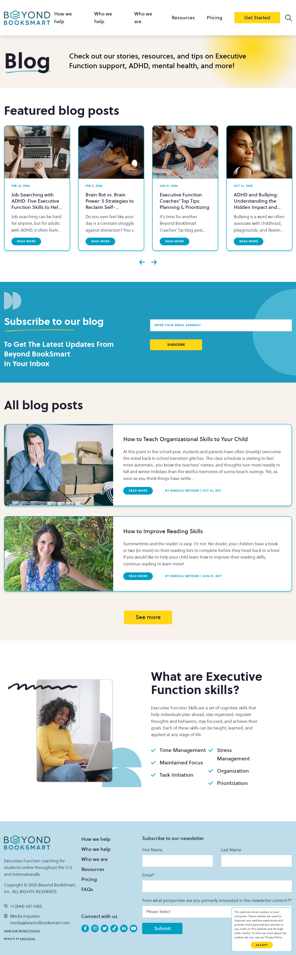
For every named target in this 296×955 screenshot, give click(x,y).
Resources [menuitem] (183, 17)
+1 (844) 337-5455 (26, 906)
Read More (138, 491)
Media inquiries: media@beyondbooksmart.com (40, 920)
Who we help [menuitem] (96, 849)
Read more (26, 241)
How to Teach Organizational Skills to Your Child (185, 439)
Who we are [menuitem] (94, 859)
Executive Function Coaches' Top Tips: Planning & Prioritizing (184, 201)
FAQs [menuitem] (87, 889)
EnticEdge (27, 939)
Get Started (257, 17)
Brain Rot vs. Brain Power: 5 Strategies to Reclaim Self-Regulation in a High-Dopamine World (110, 207)
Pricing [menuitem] (214, 17)
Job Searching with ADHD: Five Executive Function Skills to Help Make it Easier (36, 204)
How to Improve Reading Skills (163, 531)
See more (148, 617)
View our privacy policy (22, 931)
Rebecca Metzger (182, 491)
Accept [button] (262, 945)
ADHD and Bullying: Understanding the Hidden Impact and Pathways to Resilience (259, 204)
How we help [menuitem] (95, 839)
